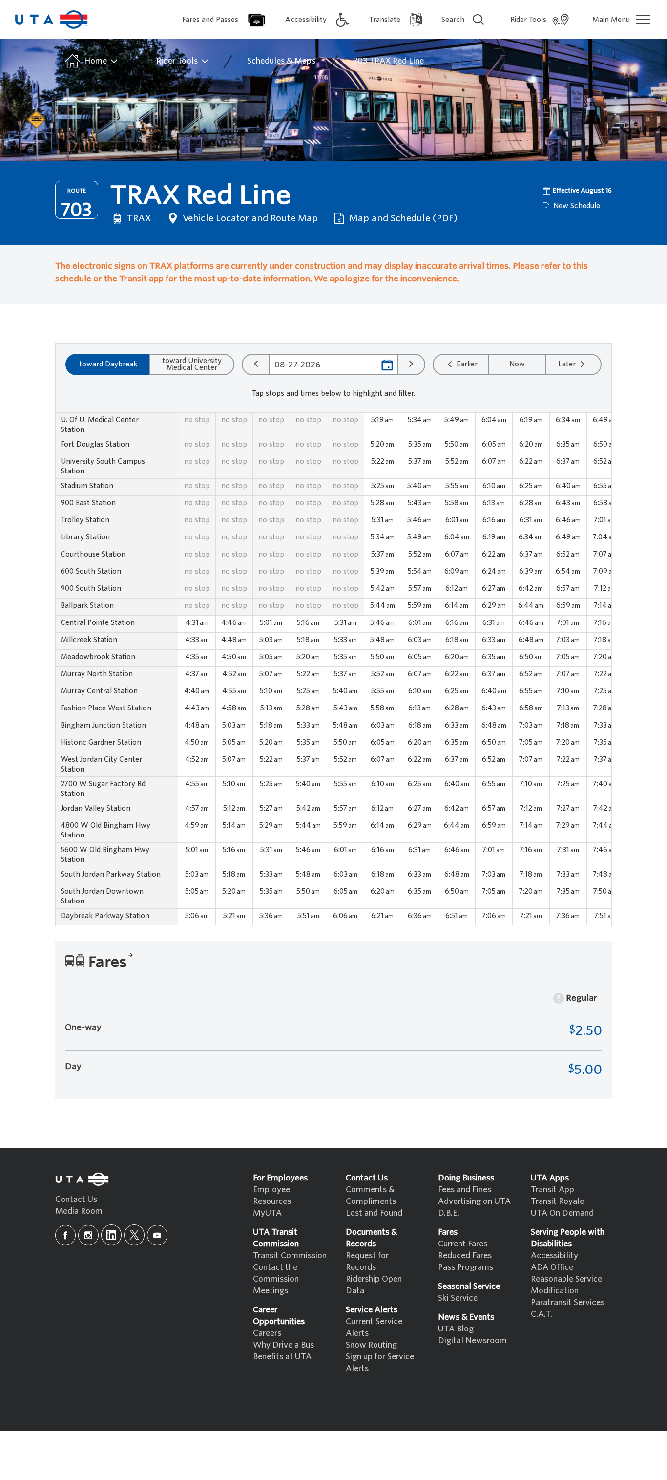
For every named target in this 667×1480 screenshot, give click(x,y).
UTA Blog (456, 1328)
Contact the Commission (276, 1273)
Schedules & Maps (281, 60)
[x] (134, 1234)
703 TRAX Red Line (388, 60)
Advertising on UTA (474, 1201)
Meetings (270, 1290)
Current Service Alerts (374, 1327)
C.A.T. (541, 1314)
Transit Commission (290, 1255)
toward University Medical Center (192, 364)
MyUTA (267, 1213)
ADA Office (552, 1267)
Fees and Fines (464, 1189)
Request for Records (367, 1261)
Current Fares (462, 1243)
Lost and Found (374, 1213)
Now (517, 364)
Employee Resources (272, 1195)
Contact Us (76, 1199)
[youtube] (157, 1235)
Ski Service (458, 1298)
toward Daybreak (108, 364)
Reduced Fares (465, 1255)
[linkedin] (111, 1234)
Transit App (552, 1189)
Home (95, 60)
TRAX (138, 218)
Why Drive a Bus (283, 1345)
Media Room (79, 1211)
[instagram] (88, 1235)
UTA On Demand (562, 1213)
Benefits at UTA (282, 1356)
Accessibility (554, 1255)
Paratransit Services (567, 1302)
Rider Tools (178, 60)
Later (568, 364)
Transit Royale (557, 1201)
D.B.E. (448, 1213)
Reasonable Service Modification (566, 1284)
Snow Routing (371, 1345)
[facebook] (65, 1235)
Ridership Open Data (374, 1284)
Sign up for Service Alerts (380, 1362)
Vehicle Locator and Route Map (249, 218)
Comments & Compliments (371, 1195)
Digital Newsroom (472, 1340)
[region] (333, 669)
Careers (267, 1333)
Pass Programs (465, 1267)
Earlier (466, 364)
